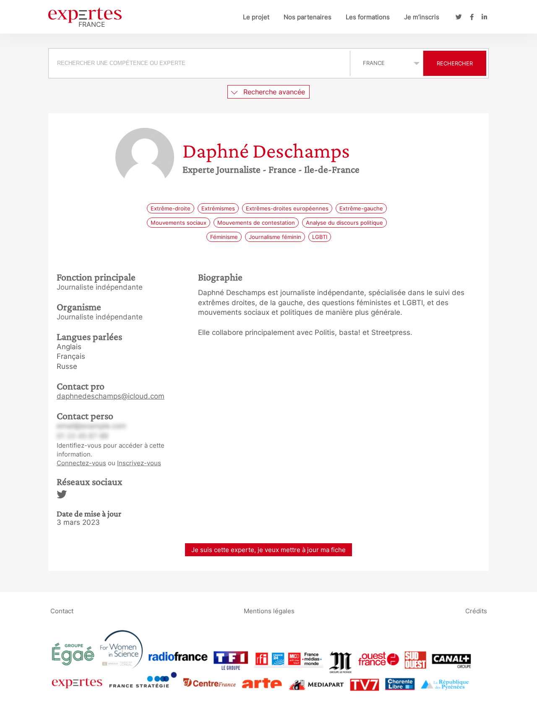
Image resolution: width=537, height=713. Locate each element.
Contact (61, 610)
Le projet (256, 17)
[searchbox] (199, 63)
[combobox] (200, 63)
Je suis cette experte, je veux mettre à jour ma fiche (268, 550)
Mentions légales (269, 610)
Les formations (368, 17)
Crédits (476, 610)
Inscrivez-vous (139, 463)
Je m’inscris (421, 17)
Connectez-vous (81, 463)
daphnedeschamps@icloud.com (110, 396)
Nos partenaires (307, 17)
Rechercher (455, 63)
